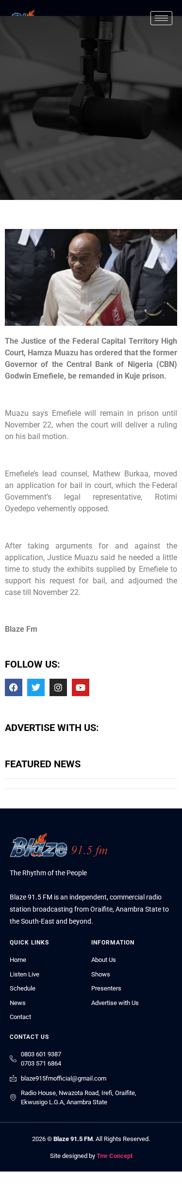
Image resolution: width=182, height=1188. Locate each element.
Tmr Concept (114, 1155)
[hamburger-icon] (161, 18)
